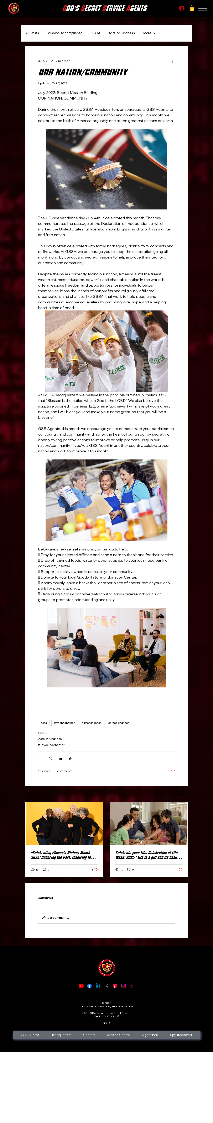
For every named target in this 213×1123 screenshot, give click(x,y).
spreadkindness (118, 722)
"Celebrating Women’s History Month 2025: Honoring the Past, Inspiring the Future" (61, 855)
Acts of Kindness (122, 33)
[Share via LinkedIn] (60, 758)
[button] (191, 8)
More (147, 33)
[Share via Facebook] (40, 758)
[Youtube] (81, 986)
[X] (106, 986)
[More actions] (172, 60)
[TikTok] (132, 986)
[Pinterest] (115, 986)
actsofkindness (91, 722)
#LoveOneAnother (51, 745)
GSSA (95, 33)
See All (183, 794)
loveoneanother (64, 722)
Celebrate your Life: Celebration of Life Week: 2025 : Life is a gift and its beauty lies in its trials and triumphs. (147, 855)
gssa (44, 722)
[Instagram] (123, 986)
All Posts (32, 33)
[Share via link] (71, 758)
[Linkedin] (98, 986)
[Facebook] (89, 986)
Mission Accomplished (64, 33)
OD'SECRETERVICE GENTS (104, 8)
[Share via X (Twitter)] (50, 758)
